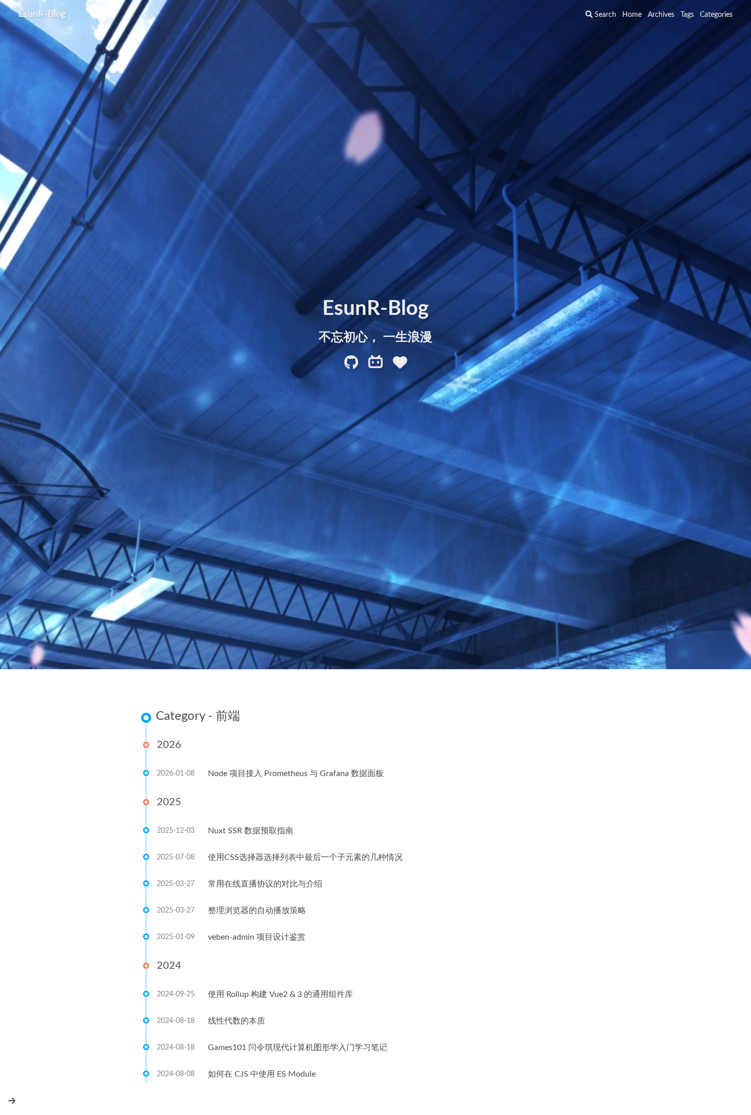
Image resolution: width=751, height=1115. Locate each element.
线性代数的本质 (236, 1021)
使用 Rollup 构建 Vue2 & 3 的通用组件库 (280, 994)
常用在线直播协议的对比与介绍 (265, 884)
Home (632, 14)
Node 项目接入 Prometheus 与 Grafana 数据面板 (296, 773)
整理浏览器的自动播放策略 (257, 910)
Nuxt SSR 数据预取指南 (250, 831)
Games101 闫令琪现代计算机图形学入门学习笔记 (297, 1047)
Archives (661, 14)
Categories (716, 14)
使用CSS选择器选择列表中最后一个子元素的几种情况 (305, 857)
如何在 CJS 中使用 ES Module (262, 1074)
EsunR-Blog (42, 14)
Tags (687, 14)
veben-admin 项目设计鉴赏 (257, 937)
